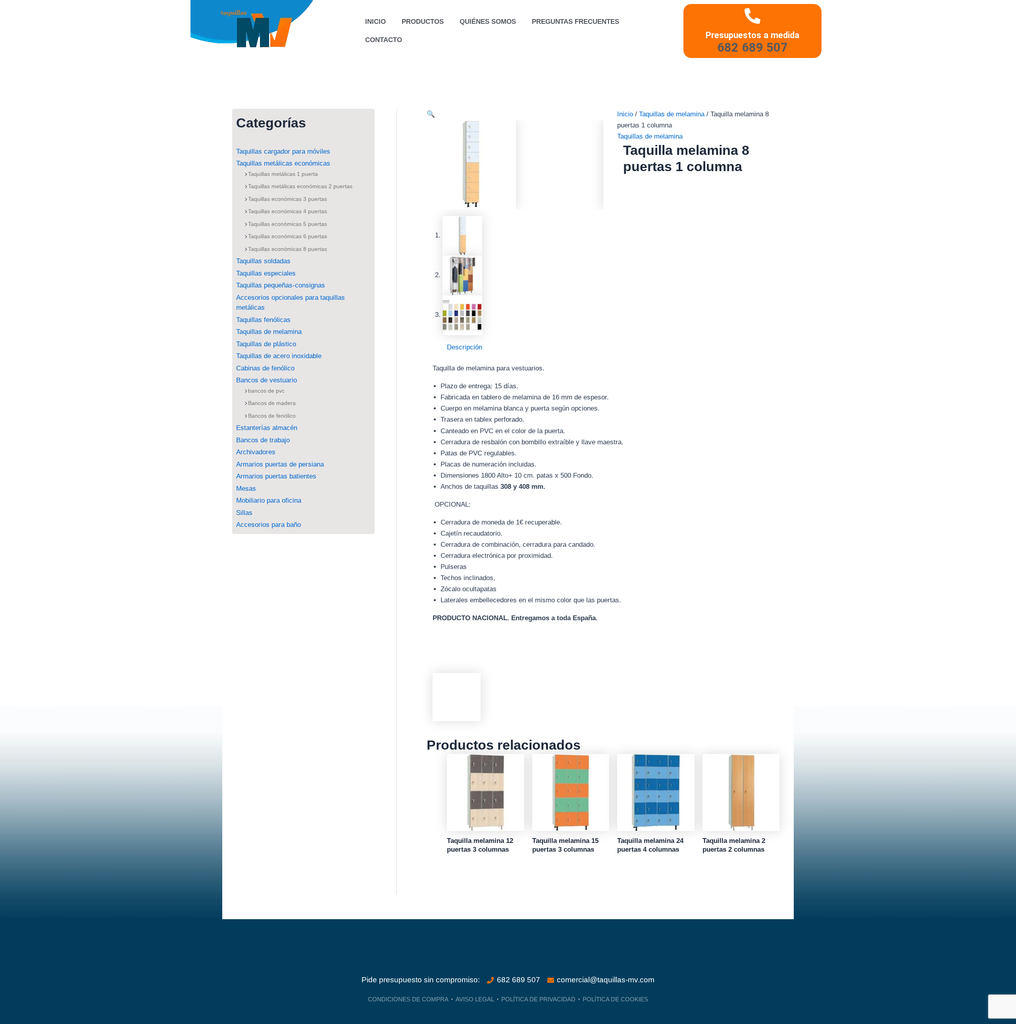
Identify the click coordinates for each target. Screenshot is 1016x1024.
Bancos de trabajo (263, 440)
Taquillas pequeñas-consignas (280, 285)
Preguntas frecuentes (575, 21)
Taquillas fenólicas (263, 320)
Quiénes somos (488, 21)
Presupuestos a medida (752, 35)
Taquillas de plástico (266, 344)
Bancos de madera (272, 403)
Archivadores (255, 452)
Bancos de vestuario (266, 380)
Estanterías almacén (266, 428)
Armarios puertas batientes (276, 476)
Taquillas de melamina (269, 332)
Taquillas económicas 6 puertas (287, 236)
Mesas (246, 488)
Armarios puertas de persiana (280, 464)
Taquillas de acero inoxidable (278, 356)
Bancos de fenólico (272, 416)
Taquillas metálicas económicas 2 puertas (300, 186)
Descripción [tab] (464, 347)
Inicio (375, 21)
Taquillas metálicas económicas (283, 163)
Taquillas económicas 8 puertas (287, 249)
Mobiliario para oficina (268, 500)
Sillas (244, 513)
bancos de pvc (266, 391)
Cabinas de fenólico (265, 368)
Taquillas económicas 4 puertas (287, 211)
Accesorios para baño (268, 524)
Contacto (383, 40)
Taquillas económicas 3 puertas (287, 199)
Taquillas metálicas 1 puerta (283, 174)
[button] (431, 114)
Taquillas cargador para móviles (283, 151)
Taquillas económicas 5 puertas (287, 224)
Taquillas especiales (266, 273)
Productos (423, 21)
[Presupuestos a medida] (752, 16)
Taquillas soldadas (263, 261)
